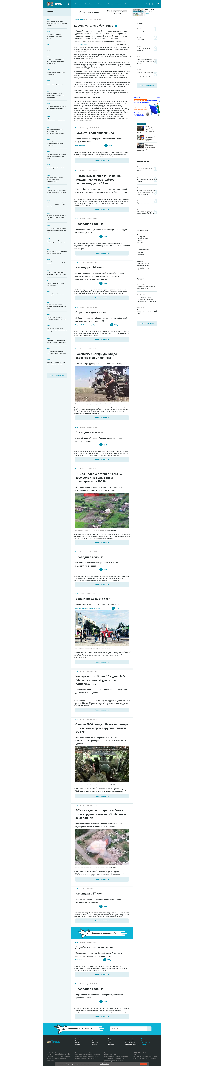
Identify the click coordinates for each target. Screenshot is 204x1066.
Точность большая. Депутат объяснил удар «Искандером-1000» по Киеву (56, 306)
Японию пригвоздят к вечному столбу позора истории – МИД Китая (147, 312)
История (77, 1044)
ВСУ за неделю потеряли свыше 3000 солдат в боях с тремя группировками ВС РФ (98, 477)
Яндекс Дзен (144, 1040)
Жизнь (119, 4)
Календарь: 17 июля (89, 893)
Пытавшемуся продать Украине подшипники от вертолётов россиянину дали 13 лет (98, 179)
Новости (101, 4)
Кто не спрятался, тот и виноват (117, 12)
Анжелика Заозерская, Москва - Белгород (87, 608)
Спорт (109, 1039)
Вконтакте (144, 1039)
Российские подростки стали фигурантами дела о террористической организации (55, 131)
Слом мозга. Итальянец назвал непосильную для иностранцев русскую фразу (55, 61)
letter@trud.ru (111, 1061)
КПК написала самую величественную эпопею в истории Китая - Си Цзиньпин (146, 299)
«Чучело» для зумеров (89, 12)
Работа (110, 4)
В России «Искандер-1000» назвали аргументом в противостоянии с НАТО (56, 156)
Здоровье (110, 1040)
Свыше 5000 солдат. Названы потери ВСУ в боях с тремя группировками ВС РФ (57, 192)
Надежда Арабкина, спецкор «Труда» (86, 324)
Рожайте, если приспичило (94, 133)
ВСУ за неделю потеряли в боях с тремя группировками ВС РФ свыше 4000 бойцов (101, 814)
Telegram (143, 1044)
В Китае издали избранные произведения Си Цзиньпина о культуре (55, 36)
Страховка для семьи (90, 312)
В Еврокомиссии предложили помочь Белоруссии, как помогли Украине (146, 192)
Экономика (95, 1042)
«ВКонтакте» (112, 404)
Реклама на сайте (129, 1039)
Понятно (143, 1064)
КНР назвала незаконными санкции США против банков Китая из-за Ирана (56, 217)
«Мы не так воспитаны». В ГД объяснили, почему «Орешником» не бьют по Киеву (57, 330)
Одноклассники (145, 1042)
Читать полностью (102, 160)
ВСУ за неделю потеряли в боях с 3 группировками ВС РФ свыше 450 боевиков (56, 204)
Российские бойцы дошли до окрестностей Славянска (96, 355)
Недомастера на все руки (145, 203)
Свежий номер (89, 4)
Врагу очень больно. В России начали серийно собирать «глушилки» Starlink (55, 179)
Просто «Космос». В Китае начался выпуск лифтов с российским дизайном (56, 108)
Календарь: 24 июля (89, 267)
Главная (78, 4)
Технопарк (140, 40)
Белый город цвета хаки (92, 598)
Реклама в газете (129, 1040)
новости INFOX (141, 123)
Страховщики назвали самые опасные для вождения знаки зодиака (55, 48)
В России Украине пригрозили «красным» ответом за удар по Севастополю (55, 143)
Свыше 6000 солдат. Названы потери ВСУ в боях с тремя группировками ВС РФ (101, 728)
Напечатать (123, 44)
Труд (109, 145)
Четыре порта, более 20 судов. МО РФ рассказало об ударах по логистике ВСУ (100, 680)
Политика (128, 4)
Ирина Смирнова (80, 145)
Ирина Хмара (79, 959)
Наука (109, 1042)
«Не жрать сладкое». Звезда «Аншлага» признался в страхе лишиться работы (55, 95)
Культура (138, 4)
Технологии (111, 1044)
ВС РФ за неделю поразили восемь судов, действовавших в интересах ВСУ (56, 230)
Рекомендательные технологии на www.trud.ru (132, 1043)
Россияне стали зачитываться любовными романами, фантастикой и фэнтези (57, 23)
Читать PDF (148, 13)
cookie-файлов (104, 1064)
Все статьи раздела (57, 375)
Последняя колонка (89, 223)
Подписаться (149, 1028)
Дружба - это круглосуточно (95, 947)
